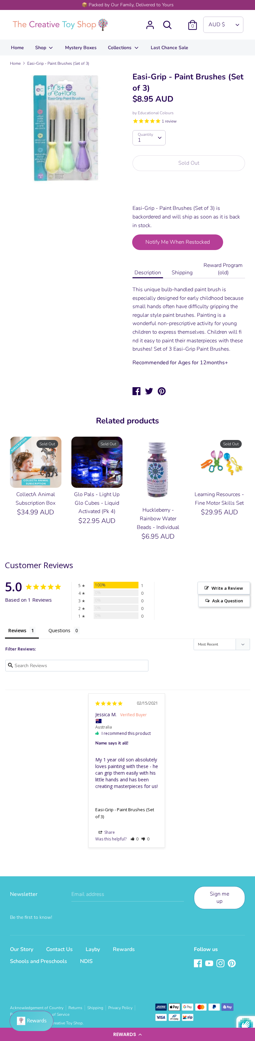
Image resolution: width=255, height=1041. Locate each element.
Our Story (21, 949)
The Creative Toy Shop (63, 1023)
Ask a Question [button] (227, 601)
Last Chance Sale (169, 47)
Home (17, 47)
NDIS (86, 961)
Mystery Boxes (81, 47)
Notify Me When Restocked (177, 242)
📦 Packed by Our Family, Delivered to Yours (128, 5)
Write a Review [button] (227, 588)
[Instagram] (221, 964)
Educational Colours (156, 113)
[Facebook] (198, 964)
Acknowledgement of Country (36, 1007)
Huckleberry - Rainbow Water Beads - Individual (158, 518)
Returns (75, 1007)
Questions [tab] (59, 630)
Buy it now (189, 191)
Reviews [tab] (17, 630)
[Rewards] (31, 1021)
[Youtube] (209, 964)
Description (147, 272)
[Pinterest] (232, 964)
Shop (41, 47)
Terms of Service (55, 1014)
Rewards (124, 949)
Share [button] (109, 832)
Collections (120, 47)
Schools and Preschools (38, 961)
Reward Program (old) (223, 269)
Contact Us (59, 949)
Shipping (182, 272)
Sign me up (219, 897)
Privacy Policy (120, 1007)
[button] (127, 1034)
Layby (93, 949)
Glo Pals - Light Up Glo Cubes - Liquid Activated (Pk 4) (97, 503)
